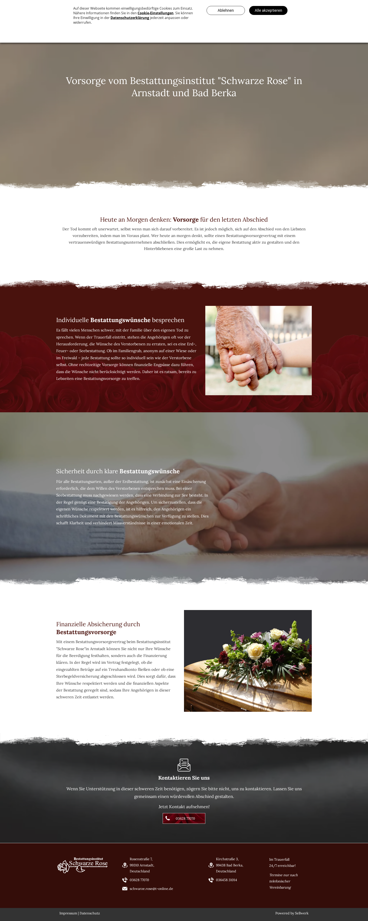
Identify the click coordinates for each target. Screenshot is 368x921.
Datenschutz (90, 913)
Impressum (68, 913)
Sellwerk (302, 913)
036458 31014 (226, 880)
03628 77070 (139, 880)
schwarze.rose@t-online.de (151, 888)
